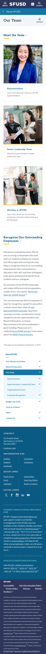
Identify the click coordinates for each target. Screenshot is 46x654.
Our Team (10, 372)
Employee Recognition (16, 395)
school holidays (18, 541)
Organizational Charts (16, 390)
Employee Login (10, 448)
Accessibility (9, 585)
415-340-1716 (13, 532)
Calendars (7, 484)
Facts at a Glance (13, 407)
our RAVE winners (22, 331)
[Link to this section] (26, 35)
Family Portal (9, 477)
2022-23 (32, 568)
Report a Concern (31, 484)
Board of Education (14, 367)
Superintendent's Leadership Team (21, 384)
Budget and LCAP (13, 402)
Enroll (6, 480)
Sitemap (26, 588)
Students (7, 462)
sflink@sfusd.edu (32, 529)
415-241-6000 (9, 444)
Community (28, 459)
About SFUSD (13, 11)
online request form (22, 538)
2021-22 (7, 571)
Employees (8, 466)
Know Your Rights (31, 480)
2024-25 (13, 568)
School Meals (29, 477)
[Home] (17, 4)
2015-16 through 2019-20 (26, 571)
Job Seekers (28, 462)
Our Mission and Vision (15, 361)
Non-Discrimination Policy (30, 585)
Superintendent (13, 379)
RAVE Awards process (23, 334)
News (8, 412)
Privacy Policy (12, 588)
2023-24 (23, 568)
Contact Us (10, 418)
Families (7, 459)
